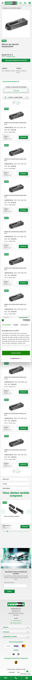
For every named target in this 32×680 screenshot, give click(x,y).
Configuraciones (15, 358)
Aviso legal (12, 672)
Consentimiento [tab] (6, 324)
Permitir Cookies (16, 353)
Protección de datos (25, 674)
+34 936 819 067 (16, 620)
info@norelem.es (16, 623)
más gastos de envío (10, 56)
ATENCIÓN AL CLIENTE (10, 636)
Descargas (6, 632)
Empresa (5, 627)
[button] (3, 531)
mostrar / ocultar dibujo (15, 97)
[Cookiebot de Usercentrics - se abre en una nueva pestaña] (23, 320)
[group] (16, 515)
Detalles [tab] (16, 324)
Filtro (17, 90)
